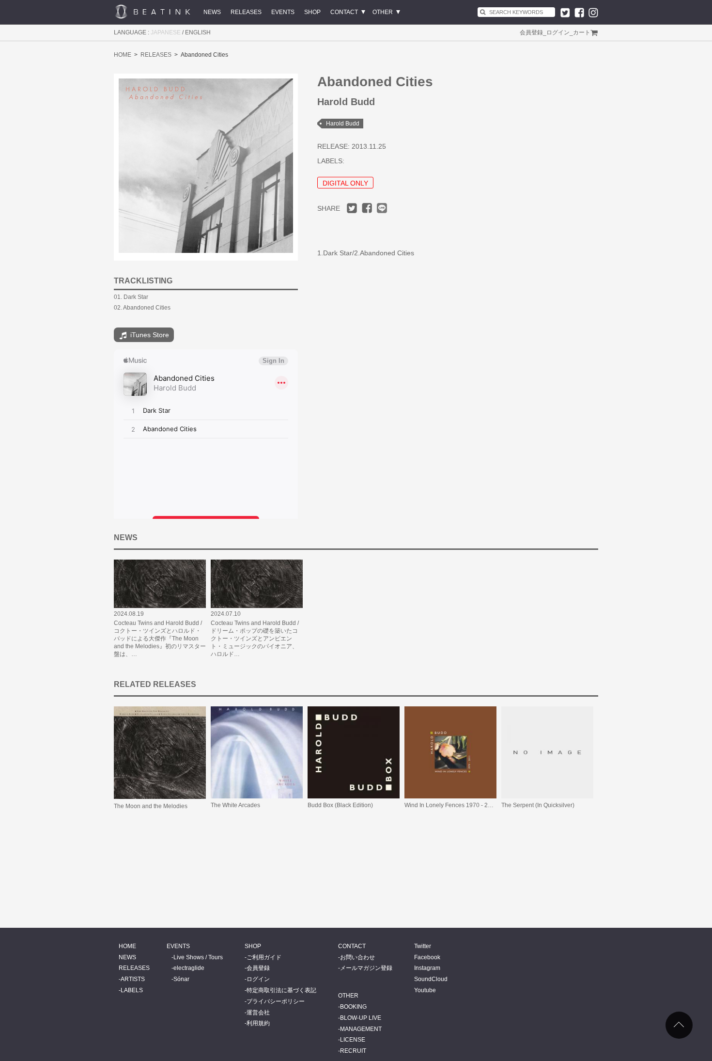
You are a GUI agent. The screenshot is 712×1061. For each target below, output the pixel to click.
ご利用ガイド (264, 957)
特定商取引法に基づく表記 (281, 990)
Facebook (427, 957)
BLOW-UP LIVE (360, 1017)
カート (581, 32)
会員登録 (531, 32)
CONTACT (344, 12)
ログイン (558, 32)
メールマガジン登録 (366, 968)
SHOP (312, 12)
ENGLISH (198, 32)
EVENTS (282, 12)
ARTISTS (133, 979)
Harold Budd (342, 123)
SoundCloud (431, 979)
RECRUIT (353, 1050)
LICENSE (352, 1039)
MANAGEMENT (361, 1029)
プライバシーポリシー (276, 1001)
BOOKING (353, 1006)
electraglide (188, 968)
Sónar (181, 979)
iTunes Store (148, 335)
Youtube (425, 990)
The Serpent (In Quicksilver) (537, 805)
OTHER (382, 12)
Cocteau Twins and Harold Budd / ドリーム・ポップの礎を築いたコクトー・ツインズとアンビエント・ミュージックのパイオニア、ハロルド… (255, 638)
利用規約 (258, 1023)
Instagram (427, 968)
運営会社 (258, 1012)
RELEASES (246, 12)
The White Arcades (235, 805)
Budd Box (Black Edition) (340, 805)
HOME (122, 54)
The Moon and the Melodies (150, 806)
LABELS (132, 990)
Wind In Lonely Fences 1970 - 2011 (450, 805)
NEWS (212, 12)
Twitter (422, 946)
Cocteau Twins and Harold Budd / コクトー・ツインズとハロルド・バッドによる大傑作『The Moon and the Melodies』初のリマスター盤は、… (160, 638)
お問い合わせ (357, 957)
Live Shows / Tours (198, 957)
